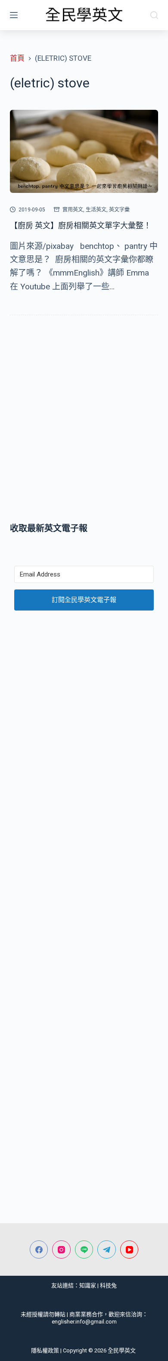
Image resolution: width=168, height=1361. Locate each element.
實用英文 (72, 210)
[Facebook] (39, 1249)
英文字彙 (119, 210)
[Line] (84, 1249)
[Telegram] (106, 1249)
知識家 (87, 1285)
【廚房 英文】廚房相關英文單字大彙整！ (80, 225)
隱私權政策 (45, 1350)
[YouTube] (129, 1249)
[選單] (14, 15)
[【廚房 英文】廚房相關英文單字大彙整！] (84, 151)
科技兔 (108, 1285)
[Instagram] (61, 1249)
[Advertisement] (84, 421)
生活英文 (96, 210)
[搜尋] (154, 15)
